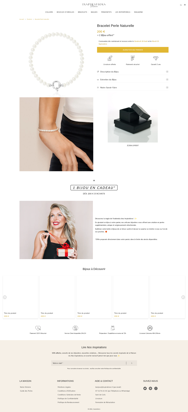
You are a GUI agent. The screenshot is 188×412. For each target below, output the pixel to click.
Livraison (98, 398)
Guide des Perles (26, 391)
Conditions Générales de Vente (69, 395)
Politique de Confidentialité (68, 398)
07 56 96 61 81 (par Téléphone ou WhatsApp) (112, 391)
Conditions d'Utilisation (66, 391)
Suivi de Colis (100, 395)
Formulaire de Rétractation (105, 402)
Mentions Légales (64, 387)
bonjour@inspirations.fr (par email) (108, 387)
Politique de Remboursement (68, 402)
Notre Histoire (25, 387)
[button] (4, 297)
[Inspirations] (94, 5)
